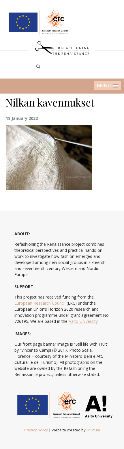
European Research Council (39, 303)
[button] (107, 85)
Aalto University (83, 321)
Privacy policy (36, 430)
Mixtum (93, 430)
